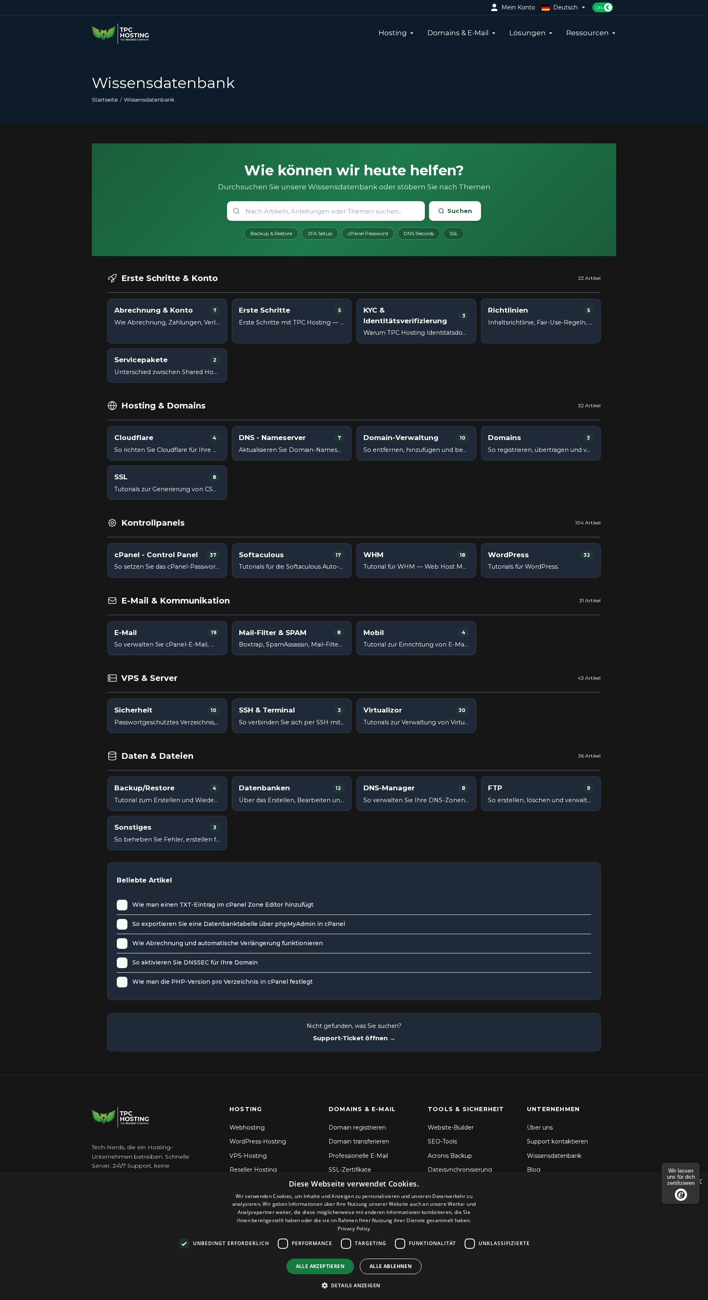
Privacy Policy (354, 1228)
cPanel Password (368, 233)
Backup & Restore (271, 233)
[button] (354, 1285)
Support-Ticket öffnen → (354, 1038)
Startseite (105, 99)
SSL (453, 233)
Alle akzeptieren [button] (320, 1266)
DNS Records (419, 233)
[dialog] (354, 1236)
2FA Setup (320, 233)
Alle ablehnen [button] (391, 1266)
